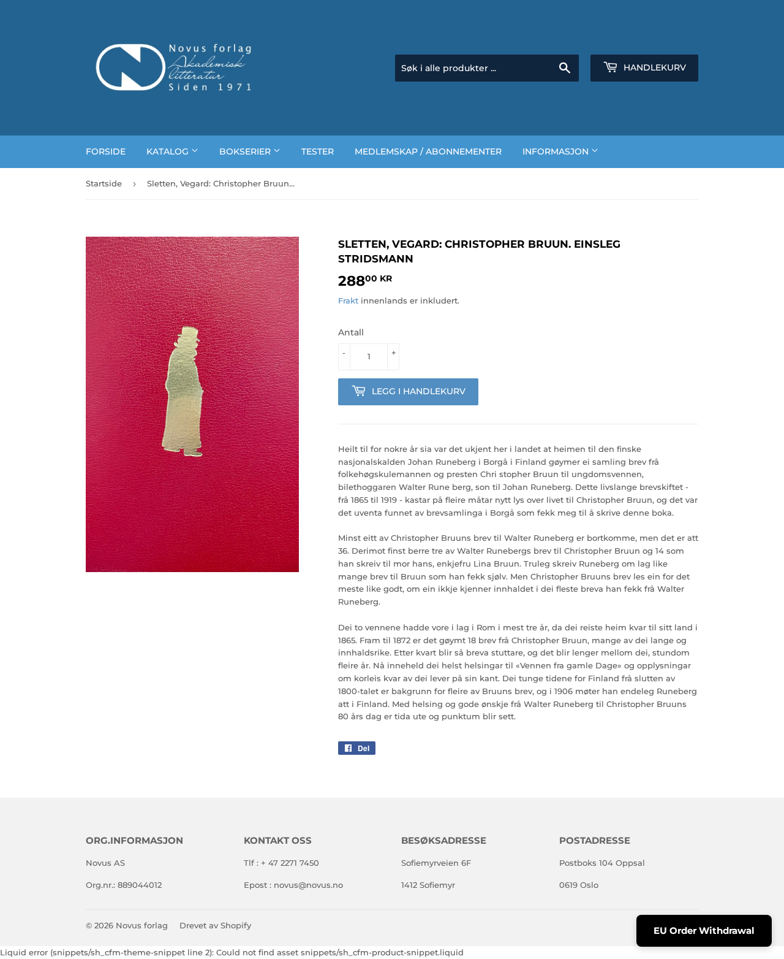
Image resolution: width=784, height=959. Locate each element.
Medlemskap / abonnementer (428, 151)
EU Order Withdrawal (704, 930)
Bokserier (246, 151)
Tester (317, 151)
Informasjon (556, 151)
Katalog (168, 151)
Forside (106, 151)
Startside (104, 183)
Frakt (348, 300)
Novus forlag (142, 925)
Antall (351, 332)
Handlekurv (653, 67)
